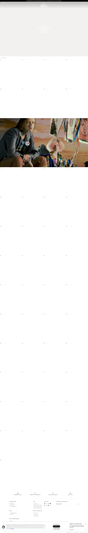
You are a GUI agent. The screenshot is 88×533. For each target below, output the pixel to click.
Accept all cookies (56, 526)
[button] (3, 527)
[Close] (85, 524)
